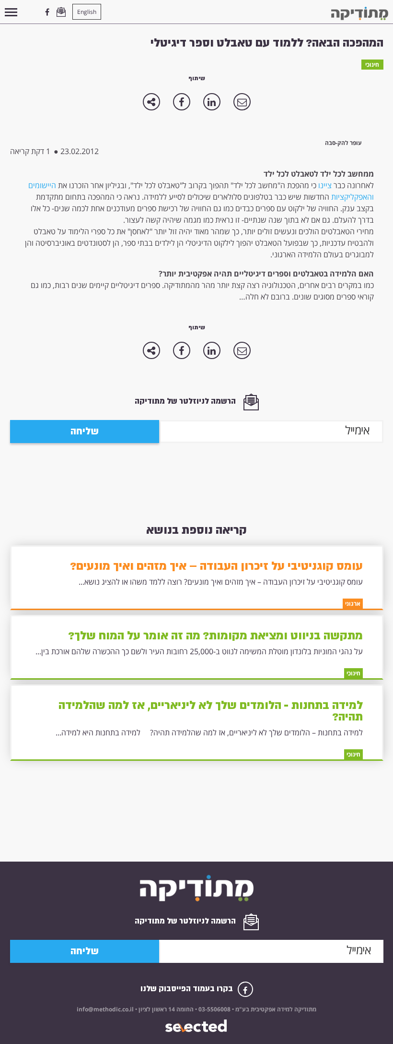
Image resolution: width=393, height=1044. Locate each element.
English (86, 12)
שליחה (84, 431)
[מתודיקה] (359, 13)
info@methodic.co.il (105, 1009)
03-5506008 (214, 1009)
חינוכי (372, 64)
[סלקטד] (196, 1026)
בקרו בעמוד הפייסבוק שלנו (187, 989)
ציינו (325, 185)
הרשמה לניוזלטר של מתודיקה (186, 401)
